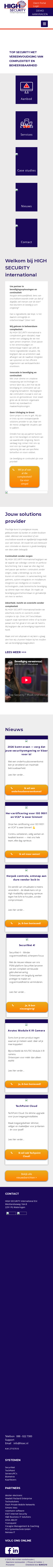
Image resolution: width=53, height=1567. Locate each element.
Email (16, 1443)
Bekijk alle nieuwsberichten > (26, 1175)
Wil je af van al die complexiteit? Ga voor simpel (24, 476)
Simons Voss (11, 1507)
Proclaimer (10, 1565)
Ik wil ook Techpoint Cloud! (29, 1154)
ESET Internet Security (16, 1513)
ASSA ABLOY (11, 1520)
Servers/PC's (11, 1473)
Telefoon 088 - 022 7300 (18, 1436)
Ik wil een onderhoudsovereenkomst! (26, 790)
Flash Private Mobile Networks (20, 1504)
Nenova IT (10, 1532)
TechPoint (10, 1470)
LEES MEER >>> (15, 652)
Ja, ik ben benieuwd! (29, 923)
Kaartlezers (10, 1479)
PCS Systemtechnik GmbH (17, 1529)
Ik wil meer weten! (29, 854)
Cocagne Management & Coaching (22, 1526)
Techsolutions (12, 1501)
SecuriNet (10, 1467)
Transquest (10, 1523)
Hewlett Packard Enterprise (18, 1498)
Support (10, 1439)
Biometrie (10, 1476)
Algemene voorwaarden (16, 1562)
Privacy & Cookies (35, 1562)
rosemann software (14, 1510)
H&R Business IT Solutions (18, 1516)
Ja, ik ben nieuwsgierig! (27, 1007)
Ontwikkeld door (36, 1565)
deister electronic (13, 1495)
